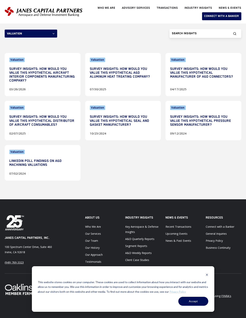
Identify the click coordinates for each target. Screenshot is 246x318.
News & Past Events (178, 240)
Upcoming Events (176, 233)
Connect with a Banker (221, 16)
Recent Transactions (178, 226)
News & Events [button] (230, 8)
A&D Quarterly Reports (139, 239)
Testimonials (93, 262)
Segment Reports (136, 246)
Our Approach (94, 255)
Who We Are (106, 8)
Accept (193, 301)
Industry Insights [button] (198, 8)
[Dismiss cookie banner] (207, 274)
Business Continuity (218, 247)
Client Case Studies (137, 260)
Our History (92, 247)
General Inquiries (216, 233)
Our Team (91, 240)
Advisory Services (136, 8)
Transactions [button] (167, 8)
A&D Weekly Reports (138, 253)
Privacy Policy (177, 291)
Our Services (93, 233)
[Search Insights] (235, 34)
